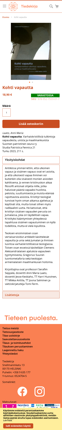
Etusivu (5, 17)
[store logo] (23, 6)
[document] (31, 418)
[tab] (31, 160)
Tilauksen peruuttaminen (17, 346)
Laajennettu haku (13, 350)
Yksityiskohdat (15, 160)
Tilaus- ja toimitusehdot (16, 343)
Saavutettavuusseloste (16, 339)
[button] (29, 82)
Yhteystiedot (10, 353)
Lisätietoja (12, 295)
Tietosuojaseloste (13, 332)
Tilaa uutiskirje (11, 335)
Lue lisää (7, 420)
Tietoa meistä (10, 328)
